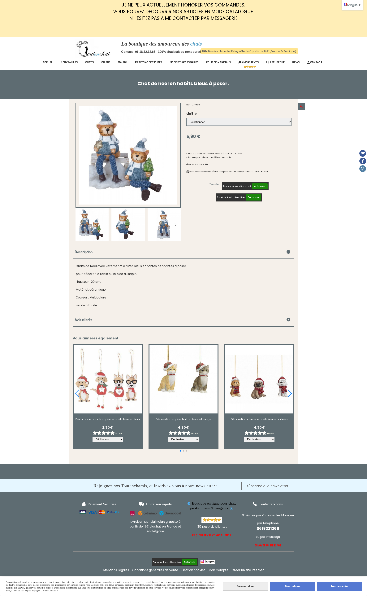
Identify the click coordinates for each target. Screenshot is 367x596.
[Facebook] (362, 161)
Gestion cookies (193, 570)
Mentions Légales (116, 570)
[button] (175, 224)
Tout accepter (340, 586)
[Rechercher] (301, 106)
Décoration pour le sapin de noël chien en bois (108, 419)
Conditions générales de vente (155, 570)
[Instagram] (362, 168)
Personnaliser (246, 586)
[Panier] (362, 153)
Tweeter (214, 184)
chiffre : (192, 113)
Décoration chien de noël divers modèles (259, 419)
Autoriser (260, 186)
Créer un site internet (248, 570)
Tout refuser (293, 586)
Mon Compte (218, 570)
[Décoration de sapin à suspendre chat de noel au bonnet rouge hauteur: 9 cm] (183, 379)
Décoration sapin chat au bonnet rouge (183, 419)
